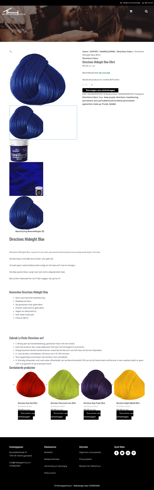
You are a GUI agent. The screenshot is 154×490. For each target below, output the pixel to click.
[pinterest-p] (134, 453)
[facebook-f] (116, 453)
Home (85, 51)
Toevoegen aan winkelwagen (100, 90)
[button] (115, 11)
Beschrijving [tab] (21, 231)
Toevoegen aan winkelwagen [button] (26, 415)
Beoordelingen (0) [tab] (36, 231)
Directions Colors (125, 51)
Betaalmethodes (51, 459)
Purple (105, 104)
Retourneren (50, 473)
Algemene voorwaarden (90, 452)
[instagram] (128, 453)
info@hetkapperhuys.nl (20, 462)
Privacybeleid (85, 459)
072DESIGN (94, 485)
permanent (87, 100)
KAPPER (94, 51)
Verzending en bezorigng (55, 466)
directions (120, 97)
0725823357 (15, 466)
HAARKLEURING (107, 51)
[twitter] (122, 453)
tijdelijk (112, 104)
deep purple (109, 97)
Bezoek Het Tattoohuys (90, 466)
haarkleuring (132, 97)
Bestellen (48, 452)
